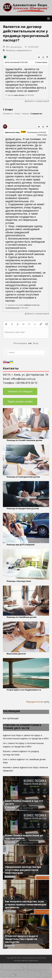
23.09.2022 (23, 308)
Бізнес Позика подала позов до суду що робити (24, 837)
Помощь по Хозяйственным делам (24, 440)
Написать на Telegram (20, 391)
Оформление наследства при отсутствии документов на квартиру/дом (23, 870)
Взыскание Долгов (16, 653)
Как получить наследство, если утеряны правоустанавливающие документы (25, 904)
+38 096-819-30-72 (26, 383)
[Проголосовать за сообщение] (39, 57)
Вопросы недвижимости (18, 50)
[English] (4, 361)
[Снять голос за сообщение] (47, 57)
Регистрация (20, 343)
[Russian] (8, 361)
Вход (35, 343)
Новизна (25, 114)
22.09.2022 (29, 95)
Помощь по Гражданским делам (23, 476)
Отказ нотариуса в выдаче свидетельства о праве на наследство (21, 939)
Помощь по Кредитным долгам (23, 508)
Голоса (17, 114)
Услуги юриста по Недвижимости (24, 689)
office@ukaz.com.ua (23, 378)
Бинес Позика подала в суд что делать (24, 802)
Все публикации (10, 718)
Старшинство (36, 114)
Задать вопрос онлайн (20, 401)
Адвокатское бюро (12, 735)
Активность (8, 114)
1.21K (23, 132)
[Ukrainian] (11, 361)
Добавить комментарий (37, 101)
